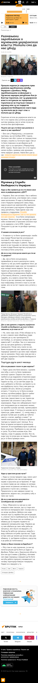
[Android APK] (7, 665)
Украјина (20, 568)
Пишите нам (25, 649)
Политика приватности (8, 660)
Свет (9, 568)
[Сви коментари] (3, 680)
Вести (14, 568)
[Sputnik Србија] (6, 3)
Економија (20, 632)
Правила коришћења (13, 649)
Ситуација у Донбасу (7, 572)
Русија (3, 568)
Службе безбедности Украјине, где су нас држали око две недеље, (18, 214)
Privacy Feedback (22, 660)
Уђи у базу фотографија (26, 320)
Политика (10, 632)
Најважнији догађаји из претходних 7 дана (13, 18)
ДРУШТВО (30, 632)
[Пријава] (23, 2)
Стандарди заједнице (8, 652)
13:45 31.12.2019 (6, 52)
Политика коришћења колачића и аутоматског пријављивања (12, 656)
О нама (3, 649)
